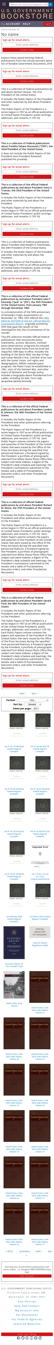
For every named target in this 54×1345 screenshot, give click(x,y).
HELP (27, 23)
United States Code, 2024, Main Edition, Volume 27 (40, 1010)
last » (35, 693)
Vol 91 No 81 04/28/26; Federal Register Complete (14, 876)
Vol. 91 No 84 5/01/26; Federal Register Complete (39, 749)
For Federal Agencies (27, 1319)
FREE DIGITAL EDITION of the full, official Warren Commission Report (25, 320)
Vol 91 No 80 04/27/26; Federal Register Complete (40, 834)
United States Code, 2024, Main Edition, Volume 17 (40, 1242)
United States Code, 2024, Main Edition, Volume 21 (40, 1195)
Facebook (18, 1338)
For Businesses (27, 1314)
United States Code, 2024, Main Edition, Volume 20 (14, 1195)
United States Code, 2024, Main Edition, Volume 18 (14, 1149)
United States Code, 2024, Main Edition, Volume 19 (40, 1149)
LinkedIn (40, 1338)
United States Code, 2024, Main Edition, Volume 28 (14, 1056)
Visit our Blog (27, 1334)
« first (9, 1251)
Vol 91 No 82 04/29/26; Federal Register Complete (14, 791)
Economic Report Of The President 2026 (14, 965)
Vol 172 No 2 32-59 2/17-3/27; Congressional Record (40, 876)
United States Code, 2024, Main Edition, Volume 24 (14, 1103)
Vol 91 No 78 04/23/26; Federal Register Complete (14, 834)
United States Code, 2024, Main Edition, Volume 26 (40, 1103)
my (10, 23)
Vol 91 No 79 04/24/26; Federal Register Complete (14, 749)
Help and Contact (27, 1305)
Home (4, 29)
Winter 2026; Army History (14, 1004)
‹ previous (24, 1251)
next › (22, 693)
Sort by (18, 704)
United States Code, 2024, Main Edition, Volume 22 (14, 1242)
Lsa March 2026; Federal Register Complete (39, 917)
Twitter (23, 1338)
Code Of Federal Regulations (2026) (40, 944)
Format (11, 700)
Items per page (22, 708)
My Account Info (27, 1310)
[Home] (27, 17)
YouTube (31, 1338)
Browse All (14, 29)
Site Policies (27, 1301)
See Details (27, 1276)
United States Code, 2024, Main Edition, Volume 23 (40, 1056)
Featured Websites (27, 1323)
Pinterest (35, 1338)
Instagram (27, 1338)
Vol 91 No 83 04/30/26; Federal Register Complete (40, 791)
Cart (48, 23)
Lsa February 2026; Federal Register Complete (14, 919)
